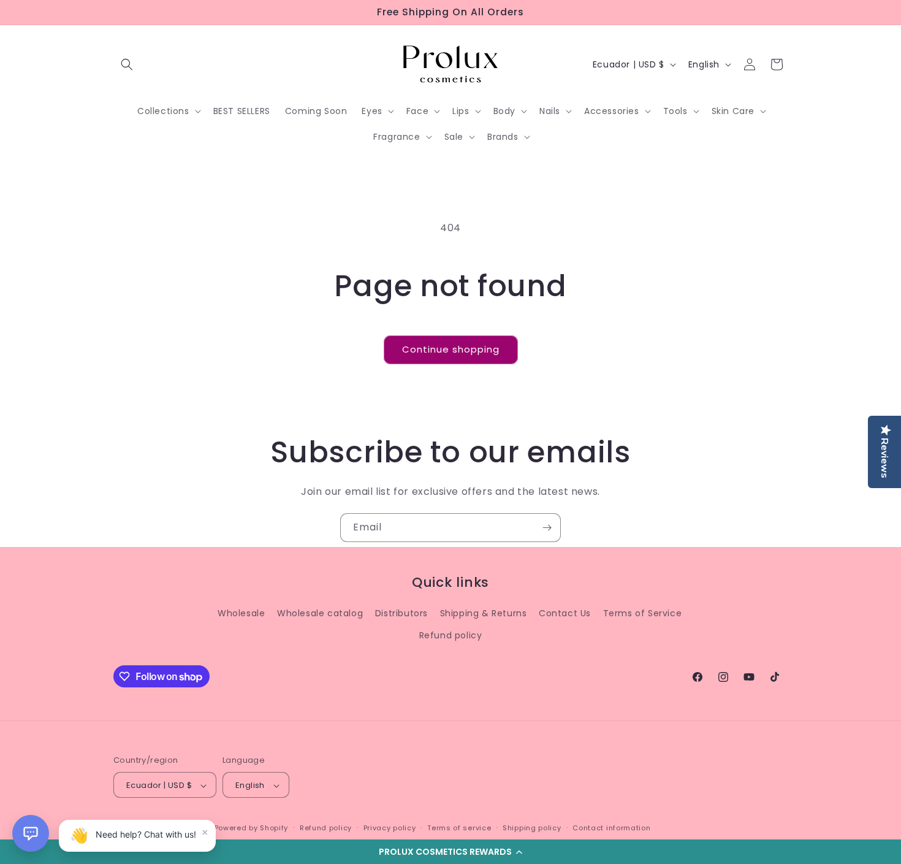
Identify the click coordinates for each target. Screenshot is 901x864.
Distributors (401, 613)
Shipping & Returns (483, 613)
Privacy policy (389, 828)
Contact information (611, 828)
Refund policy (450, 635)
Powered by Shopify (252, 828)
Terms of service (459, 828)
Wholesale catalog (320, 613)
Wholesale (241, 613)
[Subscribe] (546, 527)
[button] (450, 851)
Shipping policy (532, 828)
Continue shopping (451, 349)
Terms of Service (642, 613)
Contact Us (565, 613)
